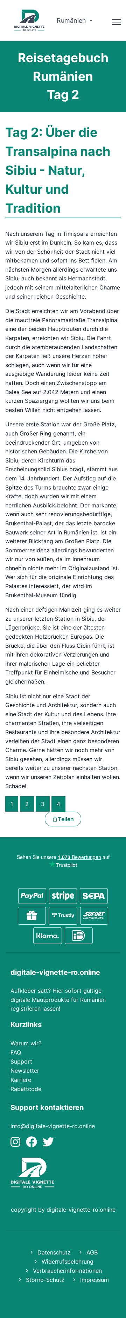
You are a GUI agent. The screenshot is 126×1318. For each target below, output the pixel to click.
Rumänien (72, 20)
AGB (91, 1252)
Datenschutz (53, 1252)
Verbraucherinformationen (66, 1270)
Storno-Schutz (44, 1279)
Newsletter (24, 1070)
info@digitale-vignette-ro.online (52, 1126)
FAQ (15, 1052)
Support (21, 1061)
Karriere (20, 1079)
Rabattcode (25, 1088)
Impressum (93, 1279)
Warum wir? (25, 1043)
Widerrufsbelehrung (66, 1261)
